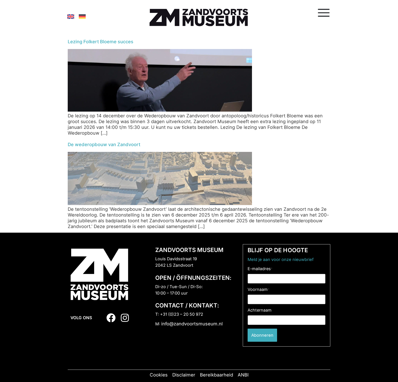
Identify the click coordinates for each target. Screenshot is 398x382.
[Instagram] (125, 318)
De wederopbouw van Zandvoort (104, 144)
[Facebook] (111, 318)
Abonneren (262, 335)
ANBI (243, 375)
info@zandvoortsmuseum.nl (192, 324)
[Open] (323, 12)
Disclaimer (183, 375)
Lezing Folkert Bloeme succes (100, 41)
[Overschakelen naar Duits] (82, 16)
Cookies (159, 375)
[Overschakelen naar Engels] (70, 16)
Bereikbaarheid (216, 375)
